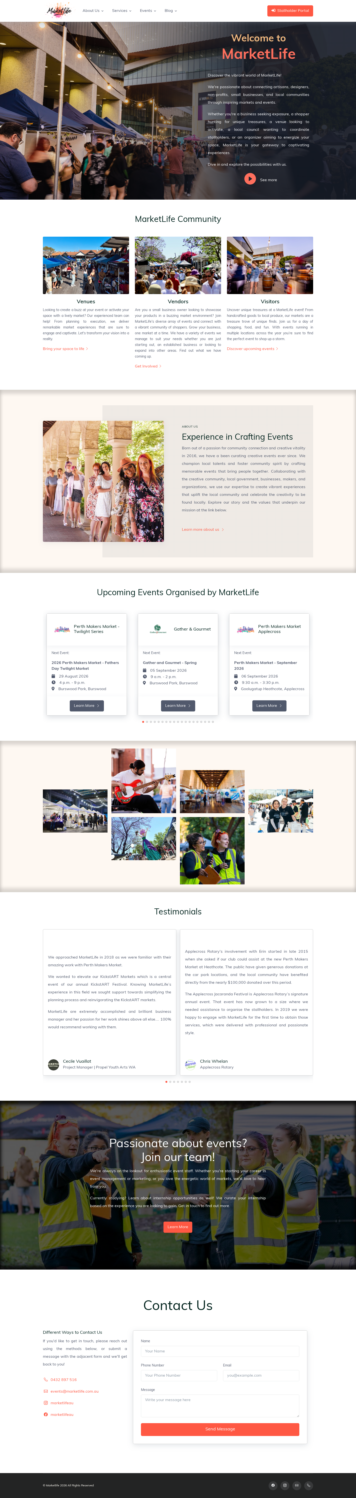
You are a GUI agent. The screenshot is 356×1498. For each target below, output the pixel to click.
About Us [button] (91, 11)
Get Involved (146, 366)
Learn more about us (201, 530)
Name (145, 1341)
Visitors (270, 302)
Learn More (84, 706)
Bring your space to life (63, 349)
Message (148, 1390)
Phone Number (152, 1365)
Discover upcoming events (250, 349)
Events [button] (146, 11)
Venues (86, 302)
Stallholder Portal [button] (293, 11)
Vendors (178, 302)
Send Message (220, 1429)
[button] (143, 722)
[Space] (59, 11)
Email (227, 1365)
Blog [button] (169, 11)
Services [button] (119, 11)
